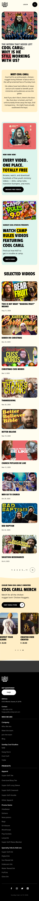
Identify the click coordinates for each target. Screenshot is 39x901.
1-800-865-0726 (7, 709)
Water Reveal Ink (8, 868)
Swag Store (6, 752)
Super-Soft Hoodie (9, 795)
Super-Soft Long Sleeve (11, 785)
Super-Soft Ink (7, 852)
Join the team (7, 735)
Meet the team (7, 730)
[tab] (15, 650)
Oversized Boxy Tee (9, 780)
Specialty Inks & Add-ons (12, 848)
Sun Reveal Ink (7, 860)
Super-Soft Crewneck (10, 790)
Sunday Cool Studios (10, 744)
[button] (34, 4)
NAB (3, 748)
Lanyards (5, 838)
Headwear (6, 809)
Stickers (5, 813)
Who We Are (6, 726)
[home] (5, 4)
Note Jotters (6, 817)
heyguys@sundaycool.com (11, 712)
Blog (3, 739)
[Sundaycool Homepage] (5, 678)
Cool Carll (5, 756)
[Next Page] (32, 569)
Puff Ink (5, 872)
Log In (25, 4)
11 (27, 570)
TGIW (4, 760)
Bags (4, 821)
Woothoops (6, 830)
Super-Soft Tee (7, 775)
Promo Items (7, 805)
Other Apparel (7, 800)
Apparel (5, 771)
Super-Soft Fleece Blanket (12, 842)
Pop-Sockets (6, 834)
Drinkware (6, 825)
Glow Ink (5, 876)
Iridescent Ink (7, 864)
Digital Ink (6, 856)
